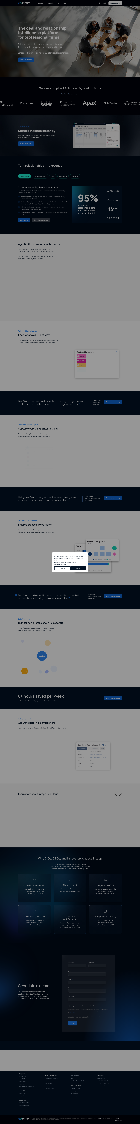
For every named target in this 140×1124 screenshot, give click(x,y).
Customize (62, 568)
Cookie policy (62, 564)
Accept (78, 568)
